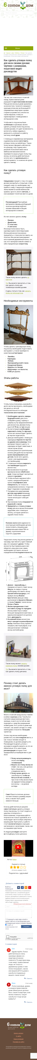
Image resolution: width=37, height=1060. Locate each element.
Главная (8, 53)
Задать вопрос (18, 1033)
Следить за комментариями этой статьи (11, 927)
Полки (22, 53)
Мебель (17, 53)
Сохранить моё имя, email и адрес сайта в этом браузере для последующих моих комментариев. (18, 921)
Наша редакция (18, 1039)
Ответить (29, 978)
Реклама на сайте (18, 1042)
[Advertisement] (18, 30)
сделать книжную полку (16, 664)
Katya (14, 859)
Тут (7, 283)
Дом (12, 53)
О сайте (18, 1036)
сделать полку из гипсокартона (18, 292)
